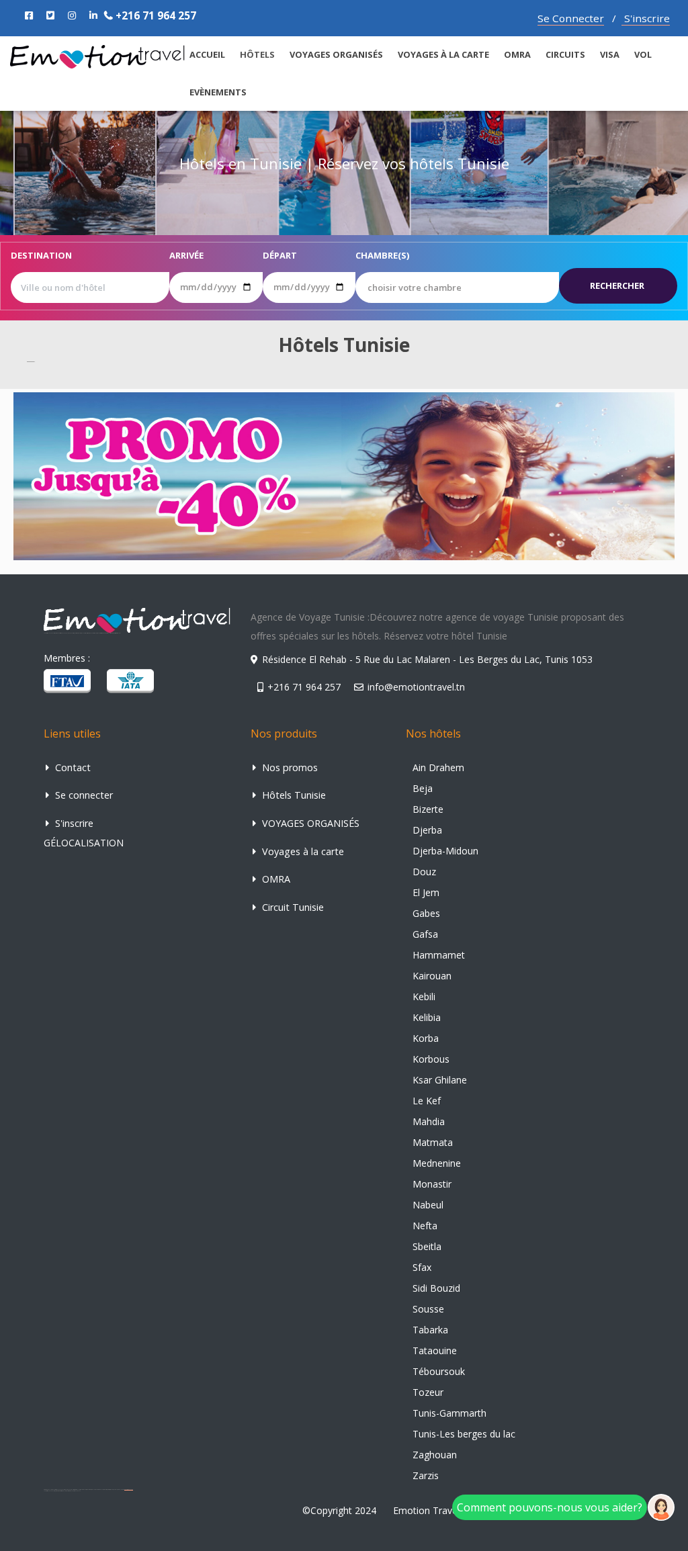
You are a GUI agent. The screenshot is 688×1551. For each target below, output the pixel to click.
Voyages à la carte (443, 54)
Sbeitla (427, 1246)
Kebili (424, 996)
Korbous (431, 1059)
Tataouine (435, 1350)
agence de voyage (128, 1489)
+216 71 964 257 (154, 15)
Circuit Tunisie (291, 907)
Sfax (422, 1267)
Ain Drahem (438, 767)
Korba (426, 1038)
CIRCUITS (565, 54)
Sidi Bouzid (436, 1288)
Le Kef (427, 1100)
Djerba (427, 830)
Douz (424, 871)
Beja (423, 788)
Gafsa (425, 934)
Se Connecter (571, 18)
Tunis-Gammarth (449, 1413)
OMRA (517, 54)
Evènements (218, 92)
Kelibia (427, 1017)
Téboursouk (439, 1371)
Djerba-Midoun (445, 850)
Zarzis (426, 1475)
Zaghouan (435, 1454)
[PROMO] (344, 475)
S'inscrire (645, 18)
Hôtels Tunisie (292, 795)
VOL (643, 54)
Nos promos (288, 767)
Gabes (426, 913)
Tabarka (430, 1329)
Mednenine (437, 1163)
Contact (71, 767)
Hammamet (439, 954)
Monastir (432, 1184)
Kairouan (432, 975)
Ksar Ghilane (440, 1079)
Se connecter (82, 795)
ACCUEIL (207, 54)
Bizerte (428, 809)
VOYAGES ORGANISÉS (336, 54)
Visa (609, 54)
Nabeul (428, 1204)
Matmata (433, 1142)
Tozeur (428, 1392)
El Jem (426, 892)
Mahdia (429, 1121)
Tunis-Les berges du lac (464, 1433)
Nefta (425, 1225)
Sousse (428, 1308)
